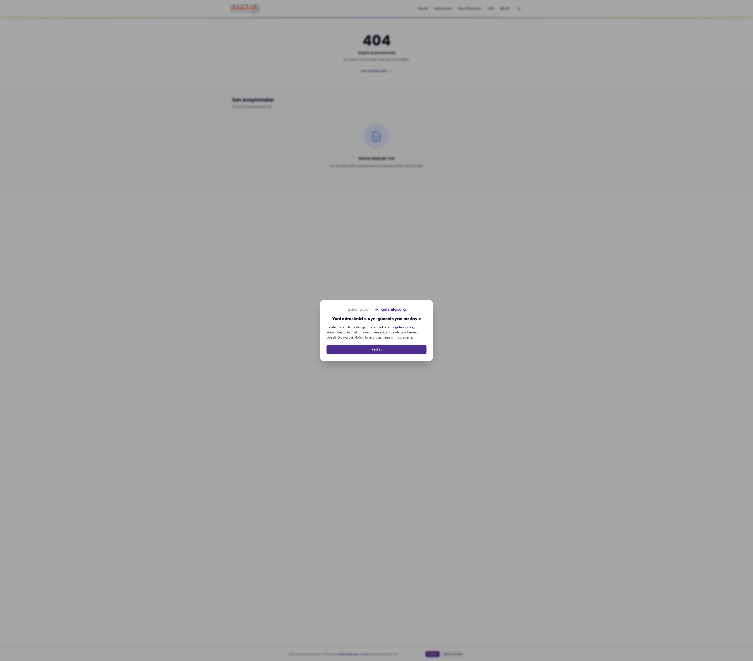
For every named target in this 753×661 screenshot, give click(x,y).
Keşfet (376, 349)
